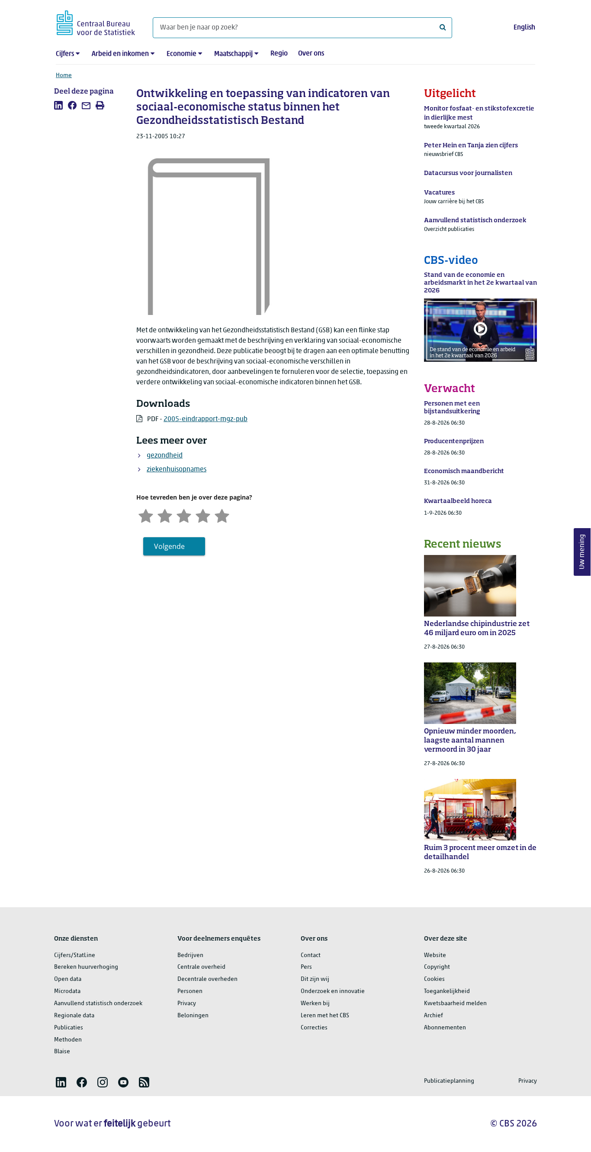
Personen (189, 991)
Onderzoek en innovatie (333, 991)
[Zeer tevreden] (221, 515)
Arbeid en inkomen (120, 54)
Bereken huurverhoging (86, 967)
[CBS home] (96, 21)
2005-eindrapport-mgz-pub (205, 419)
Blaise (62, 1052)
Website (435, 955)
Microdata (67, 991)
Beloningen (193, 1016)
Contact (311, 955)
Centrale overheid (201, 967)
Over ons (311, 53)
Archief (433, 1016)
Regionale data (74, 1016)
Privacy (186, 1003)
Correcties (314, 1028)
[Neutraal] (183, 515)
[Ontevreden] (164, 515)
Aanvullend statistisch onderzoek (98, 1003)
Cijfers (65, 54)
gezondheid (165, 455)
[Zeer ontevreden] (145, 515)
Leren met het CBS (325, 1016)
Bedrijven (190, 955)
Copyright (437, 967)
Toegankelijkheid (447, 991)
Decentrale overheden (207, 979)
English (524, 27)
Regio (279, 53)
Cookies (434, 979)
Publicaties (68, 1028)
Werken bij (315, 1003)
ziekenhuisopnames (176, 469)
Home (64, 75)
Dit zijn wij (315, 979)
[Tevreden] (202, 515)
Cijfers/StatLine (74, 955)
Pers (306, 967)
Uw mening (582, 551)
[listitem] (58, 105)
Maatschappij (233, 54)
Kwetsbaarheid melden (455, 1003)
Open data (67, 979)
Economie (181, 54)
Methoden (68, 1040)
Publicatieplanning (449, 1081)
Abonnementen (445, 1028)
